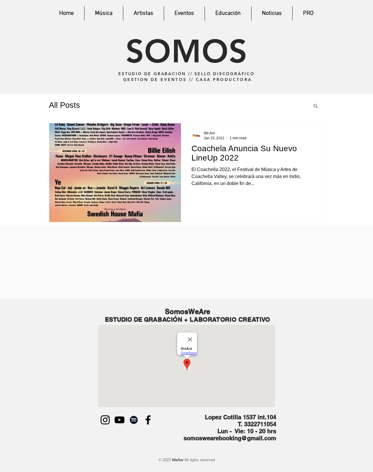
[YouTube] (119, 420)
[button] (315, 106)
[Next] (317, 47)
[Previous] (55, 47)
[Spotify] (134, 420)
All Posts (64, 105)
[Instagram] (105, 420)
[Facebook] (148, 420)
